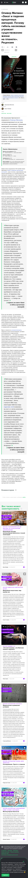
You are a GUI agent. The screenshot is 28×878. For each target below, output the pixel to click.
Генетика (18, 761)
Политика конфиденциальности (9, 855)
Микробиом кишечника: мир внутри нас (12, 591)
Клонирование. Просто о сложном (14, 764)
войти (24, 497)
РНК (9, 528)
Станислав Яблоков (7, 740)
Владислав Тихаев (6, 782)
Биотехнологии (11, 703)
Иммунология (11, 587)
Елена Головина (6, 619)
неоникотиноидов (16, 330)
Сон (14, 646)
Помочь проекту (14, 852)
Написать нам (4, 853)
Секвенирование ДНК (8, 529)
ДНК (18, 526)
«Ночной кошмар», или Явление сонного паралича (13, 648)
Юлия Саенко (5, 678)
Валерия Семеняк (6, 839)
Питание (5, 588)
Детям (22, 761)
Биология (3, 113)
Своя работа (19, 703)
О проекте (4, 850)
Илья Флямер (5, 567)
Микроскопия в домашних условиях (11, 706)
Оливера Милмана (16, 120)
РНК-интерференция (15, 528)
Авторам (10, 850)
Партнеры (15, 850)
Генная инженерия (12, 526)
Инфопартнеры (5, 852)
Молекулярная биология (11, 811)
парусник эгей (9, 407)
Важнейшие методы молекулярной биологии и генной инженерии (14, 533)
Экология (9, 113)
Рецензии (14, 56)
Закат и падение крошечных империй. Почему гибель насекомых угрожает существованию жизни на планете (13, 96)
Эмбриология (6, 762)
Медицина (10, 646)
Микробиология (19, 587)
